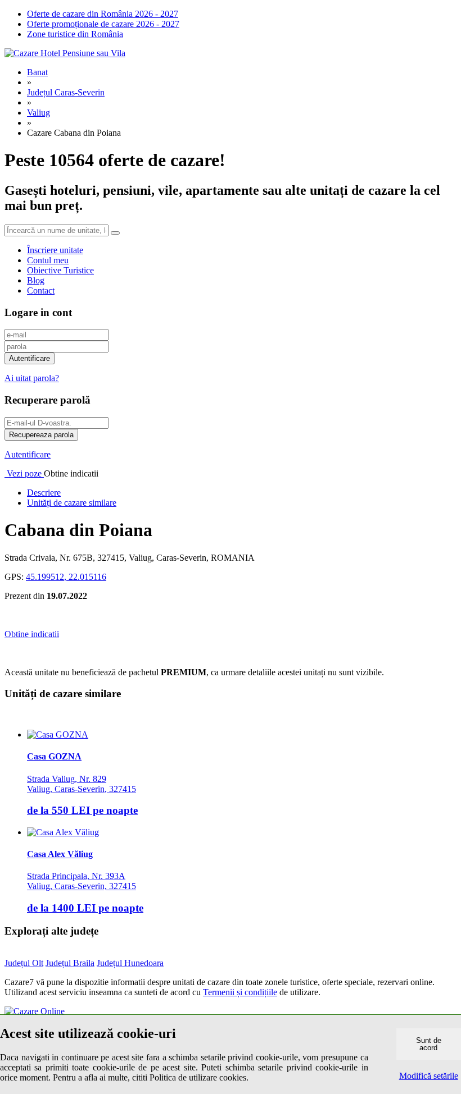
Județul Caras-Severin (66, 92)
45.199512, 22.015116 (66, 577)
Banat (37, 72)
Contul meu (48, 260)
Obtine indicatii (31, 634)
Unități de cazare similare (71, 502)
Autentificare (27, 454)
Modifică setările (428, 1076)
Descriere (44, 492)
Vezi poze (24, 473)
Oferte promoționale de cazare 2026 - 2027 (103, 24)
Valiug (38, 112)
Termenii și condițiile (240, 992)
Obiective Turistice (60, 270)
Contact (41, 290)
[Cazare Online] (34, 1011)
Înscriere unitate (55, 250)
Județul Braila (70, 963)
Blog (35, 280)
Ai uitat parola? (31, 378)
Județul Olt (23, 963)
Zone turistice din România (75, 34)
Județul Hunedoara (130, 963)
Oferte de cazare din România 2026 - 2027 (102, 14)
